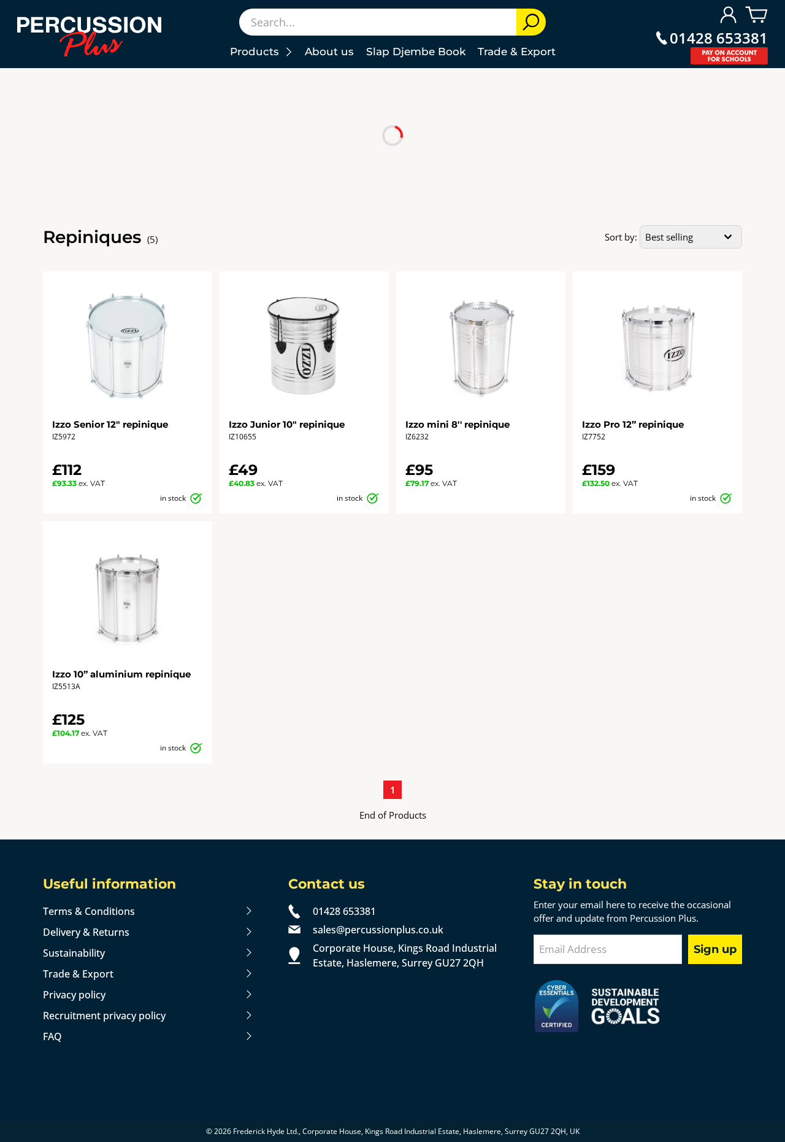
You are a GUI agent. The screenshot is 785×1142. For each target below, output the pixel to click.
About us (329, 51)
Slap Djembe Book (415, 51)
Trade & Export (517, 51)
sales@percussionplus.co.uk (378, 930)
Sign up (715, 949)
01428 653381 (719, 38)
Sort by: (621, 237)
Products (257, 51)
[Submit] (531, 22)
